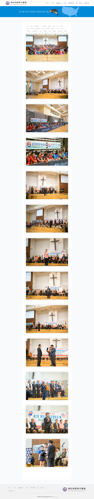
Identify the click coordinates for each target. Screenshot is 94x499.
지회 (65, 3)
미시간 (50, 31)
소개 (46, 3)
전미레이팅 (71, 3)
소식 (53, 3)
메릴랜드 (45, 26)
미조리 (57, 28)
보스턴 (53, 26)
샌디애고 (62, 26)
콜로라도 (54, 31)
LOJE (56, 496)
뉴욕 (27, 26)
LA (41, 26)
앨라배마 (45, 31)
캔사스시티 (62, 28)
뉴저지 (31, 26)
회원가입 (86, 3)
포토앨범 (58, 3)
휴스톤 (43, 28)
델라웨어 (47, 28)
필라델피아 (38, 28)
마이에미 (28, 31)
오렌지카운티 (36, 26)
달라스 (49, 26)
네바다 (40, 31)
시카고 (57, 26)
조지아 (28, 28)
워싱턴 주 (53, 28)
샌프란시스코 (60, 31)
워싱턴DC (33, 28)
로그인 (80, 3)
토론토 (65, 31)
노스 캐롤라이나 (35, 31)
